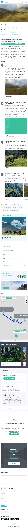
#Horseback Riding (6, 207)
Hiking (22, 34)
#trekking (20, 207)
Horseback (3, 35)
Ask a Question (10, 378)
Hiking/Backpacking (5, 34)
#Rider (14, 207)
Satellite (15, 297)
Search (14, 463)
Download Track (20, 331)
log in (6, 408)
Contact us (3, 495)
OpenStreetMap (10, 340)
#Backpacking (5, 210)
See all (24, 344)
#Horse (19, 204)
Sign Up (2, 498)
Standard (3, 297)
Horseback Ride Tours (15, 34)
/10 (24, 19)
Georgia (2, 490)
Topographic (9, 297)
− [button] (26, 302)
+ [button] (26, 300)
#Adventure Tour (14, 210)
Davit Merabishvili (11, 393)
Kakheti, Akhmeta (9, 32)
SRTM (14, 340)
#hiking (7, 204)
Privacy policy (4, 501)
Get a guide (6, 273)
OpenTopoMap (22, 340)
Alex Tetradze (9, 385)
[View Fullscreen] (26, 297)
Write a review (14, 433)
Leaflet (1, 340)
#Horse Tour (13, 204)
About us (3, 493)
